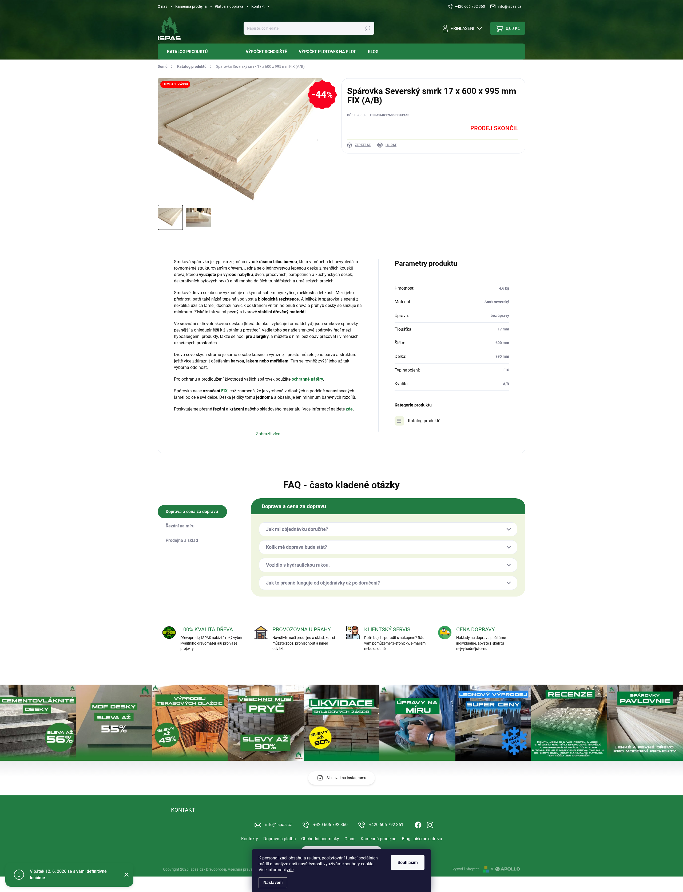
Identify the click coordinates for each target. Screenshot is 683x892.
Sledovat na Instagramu (346, 778)
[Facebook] (418, 824)
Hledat (367, 28)
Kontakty (249, 838)
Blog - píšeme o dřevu (422, 838)
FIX (224, 390)
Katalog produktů (424, 420)
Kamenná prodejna (191, 6)
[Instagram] (430, 824)
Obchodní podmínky (320, 838)
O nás (162, 6)
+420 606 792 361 (386, 824)
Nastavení (273, 882)
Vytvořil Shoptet (465, 869)
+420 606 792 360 (330, 824)
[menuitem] (198, 52)
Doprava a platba (279, 838)
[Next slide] (317, 140)
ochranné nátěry (307, 379)
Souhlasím (408, 862)
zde (290, 869)
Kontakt (258, 6)
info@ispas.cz (278, 824)
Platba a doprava (229, 6)
